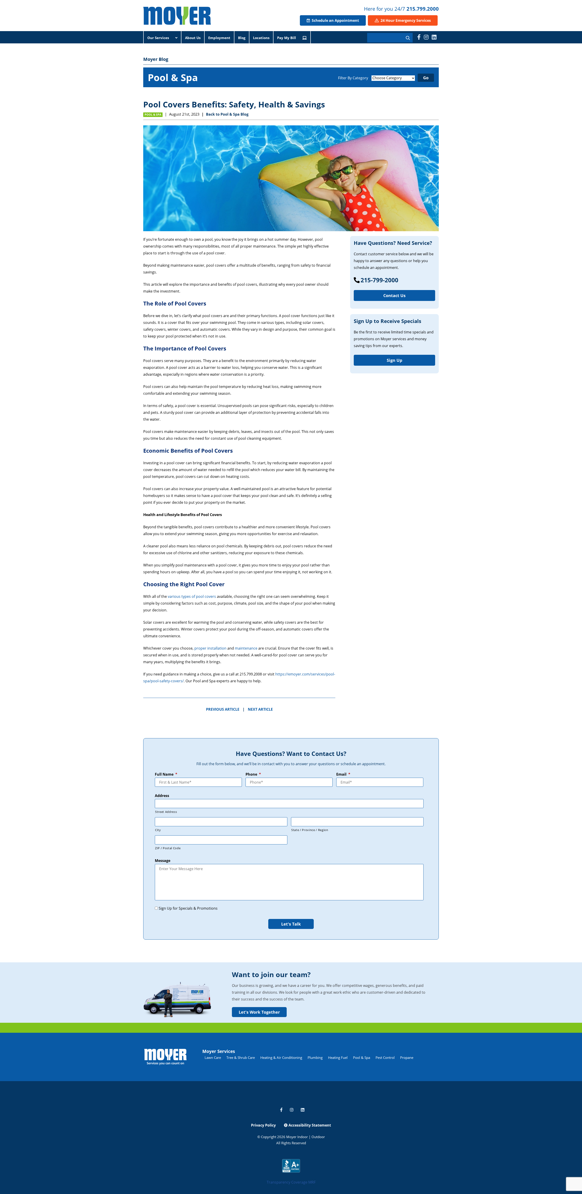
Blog (241, 37)
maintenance (246, 648)
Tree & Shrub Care (240, 1057)
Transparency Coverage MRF (291, 1182)
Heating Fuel (338, 1057)
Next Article (260, 709)
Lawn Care (213, 1057)
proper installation (210, 648)
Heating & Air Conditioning (281, 1057)
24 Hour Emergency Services (405, 20)
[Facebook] (419, 37)
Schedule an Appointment (335, 20)
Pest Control (385, 1057)
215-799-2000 (379, 280)
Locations (261, 37)
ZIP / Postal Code (168, 848)
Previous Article (222, 709)
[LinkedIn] (434, 37)
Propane (406, 1057)
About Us (193, 37)
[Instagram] (426, 37)
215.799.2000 (422, 8)
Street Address (166, 812)
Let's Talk (291, 924)
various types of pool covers (192, 596)
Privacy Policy (263, 1125)
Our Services (158, 37)
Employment (219, 37)
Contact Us (394, 295)
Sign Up (394, 360)
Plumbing (315, 1057)
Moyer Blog (155, 59)
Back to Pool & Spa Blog (227, 114)
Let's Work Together (259, 1012)
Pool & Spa (153, 115)
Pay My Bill (287, 37)
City (158, 830)
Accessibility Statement (309, 1125)
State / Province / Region (309, 830)
